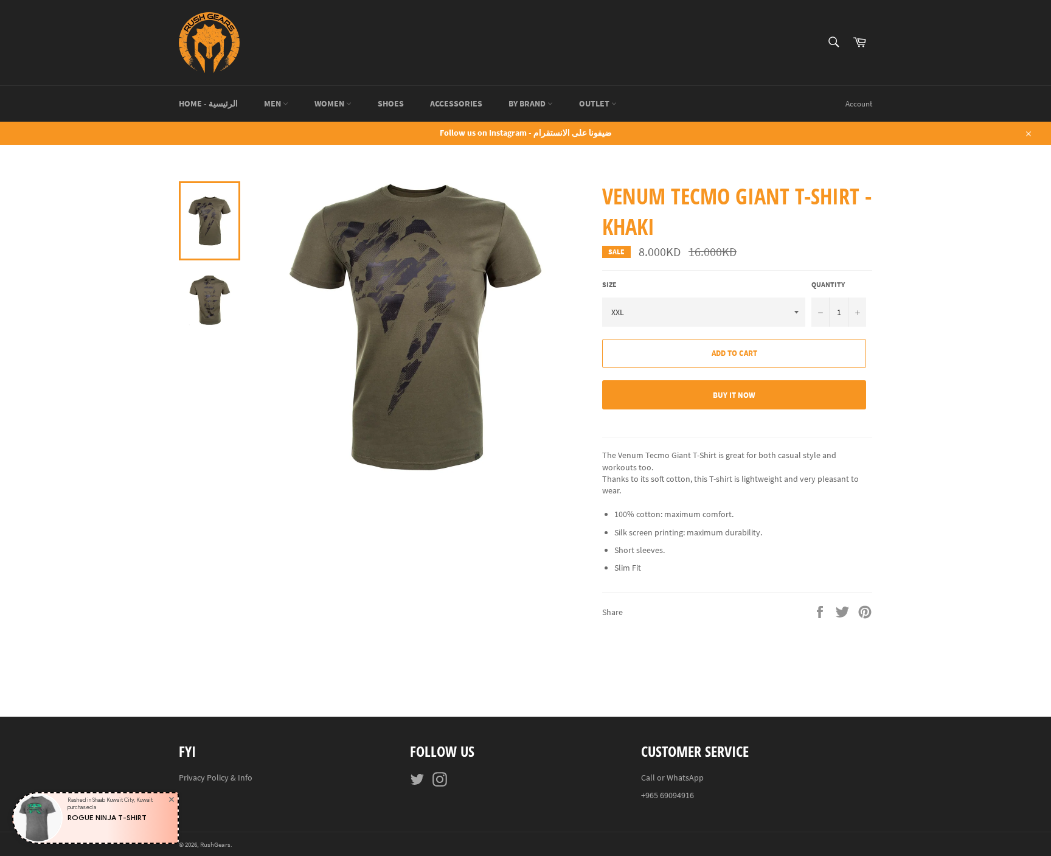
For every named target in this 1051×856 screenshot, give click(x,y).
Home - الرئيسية (208, 103)
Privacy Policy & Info (215, 777)
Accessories (456, 103)
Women (330, 103)
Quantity (828, 284)
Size (609, 284)
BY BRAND (527, 103)
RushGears (215, 844)
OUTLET (595, 103)
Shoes (391, 103)
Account (858, 104)
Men (273, 103)
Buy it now (734, 395)
